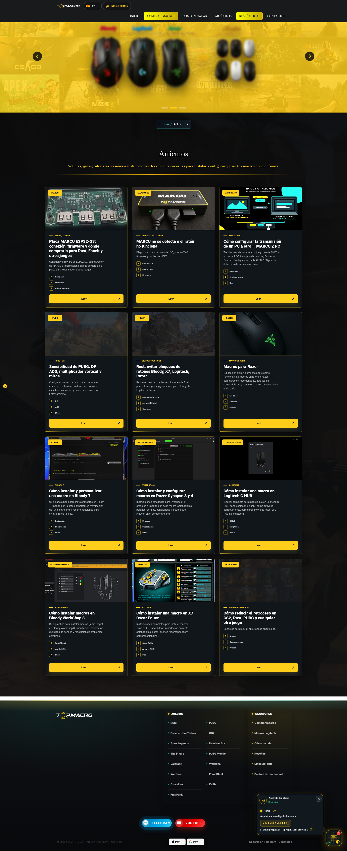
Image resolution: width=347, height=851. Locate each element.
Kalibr (213, 784)
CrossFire (176, 784)
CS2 (211, 733)
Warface (176, 774)
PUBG (212, 722)
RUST (174, 722)
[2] (173, 108)
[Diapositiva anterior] (37, 56)
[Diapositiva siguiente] (309, 56)
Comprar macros (161, 16)
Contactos (276, 16)
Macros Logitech (265, 733)
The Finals (177, 753)
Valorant (176, 763)
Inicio (134, 16)
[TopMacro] (85, 715)
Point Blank (216, 774)
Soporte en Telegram (262, 841)
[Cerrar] (318, 799)
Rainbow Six (217, 743)
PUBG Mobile (217, 753)
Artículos (223, 16)
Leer (84, 298)
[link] (86, 247)
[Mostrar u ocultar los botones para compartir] (5, 386)
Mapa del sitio (263, 763)
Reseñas (259, 753)
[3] (182, 108)
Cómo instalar (195, 16)
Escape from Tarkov (183, 733)
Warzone (215, 763)
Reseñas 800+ (249, 16)
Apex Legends (179, 743)
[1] (164, 108)
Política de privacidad (268, 774)
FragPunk (176, 794)
